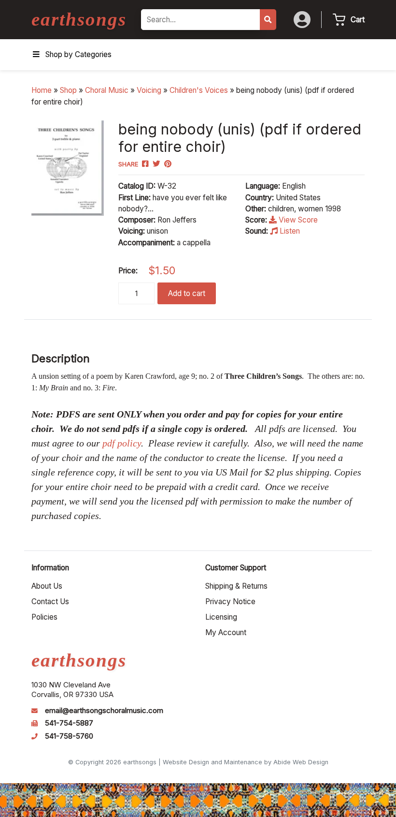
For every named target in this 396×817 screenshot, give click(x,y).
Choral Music (106, 90)
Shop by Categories (78, 54)
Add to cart (186, 293)
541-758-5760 (69, 736)
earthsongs (79, 19)
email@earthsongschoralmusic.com (104, 710)
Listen (289, 231)
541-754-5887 (69, 723)
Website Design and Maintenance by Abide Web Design (245, 762)
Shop (68, 90)
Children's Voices (199, 90)
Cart (358, 19)
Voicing (149, 90)
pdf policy (121, 443)
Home (41, 90)
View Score (297, 219)
